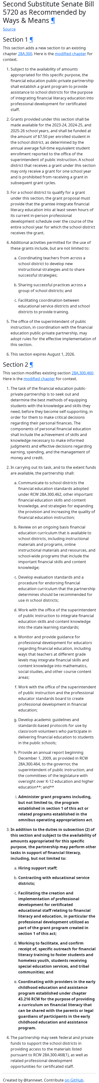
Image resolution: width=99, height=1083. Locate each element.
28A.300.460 (82, 373)
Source (9, 29)
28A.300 (25, 53)
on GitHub (74, 1080)
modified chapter (70, 53)
